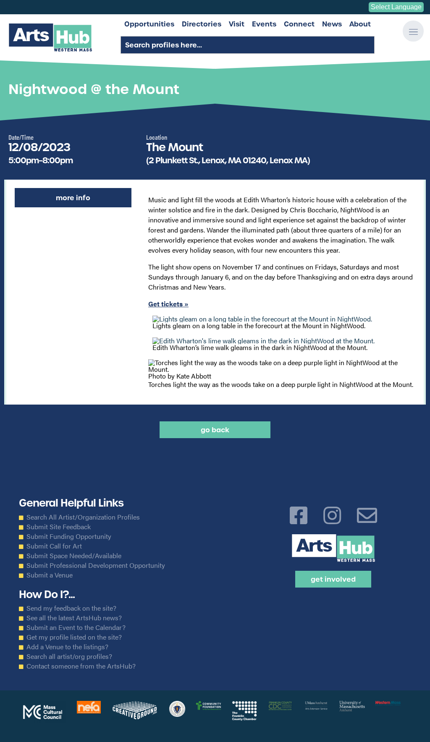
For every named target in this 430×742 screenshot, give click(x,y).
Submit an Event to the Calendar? (76, 627)
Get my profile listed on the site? (74, 637)
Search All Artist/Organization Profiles (83, 517)
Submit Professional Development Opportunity (95, 565)
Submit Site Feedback (58, 526)
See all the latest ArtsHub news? (74, 617)
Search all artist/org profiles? (69, 656)
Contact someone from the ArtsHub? (81, 666)
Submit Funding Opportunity (68, 536)
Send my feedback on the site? (71, 608)
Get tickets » (168, 303)
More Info (73, 197)
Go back (215, 429)
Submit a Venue (49, 575)
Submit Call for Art (54, 546)
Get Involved (333, 579)
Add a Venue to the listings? (67, 646)
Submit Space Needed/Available (73, 555)
